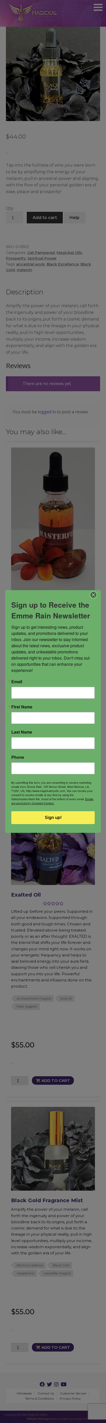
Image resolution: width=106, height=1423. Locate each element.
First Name (21, 707)
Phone (17, 757)
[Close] (93, 595)
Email (16, 682)
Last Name (21, 732)
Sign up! (53, 817)
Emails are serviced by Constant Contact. (52, 801)
